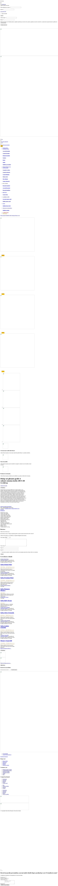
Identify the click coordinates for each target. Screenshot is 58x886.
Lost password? (3, 11)
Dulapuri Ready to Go (7, 166)
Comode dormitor (6, 153)
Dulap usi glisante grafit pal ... (5, 648)
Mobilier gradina (6, 210)
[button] (5, 506)
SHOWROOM (3, 138)
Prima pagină (2, 215)
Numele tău (2, 877)
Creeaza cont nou (4, 24)
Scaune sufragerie (6, 181)
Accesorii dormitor (6, 151)
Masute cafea (5, 176)
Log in (2, 15)
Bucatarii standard (6, 185)
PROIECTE (2, 137)
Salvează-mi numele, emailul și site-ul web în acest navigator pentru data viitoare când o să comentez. (20, 552)
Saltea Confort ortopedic (4, 626)
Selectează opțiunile (4, 560)
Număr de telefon (3, 878)
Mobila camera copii (7, 201)
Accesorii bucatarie (6, 188)
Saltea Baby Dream (6, 600)
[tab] (29, 509)
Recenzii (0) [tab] (2, 510)
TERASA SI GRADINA (7, 208)
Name (1, 547)
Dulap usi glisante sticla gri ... (5, 663)
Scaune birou (5, 194)
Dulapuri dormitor (6, 155)
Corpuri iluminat (6, 174)
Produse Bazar (5, 147)
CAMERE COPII (6, 196)
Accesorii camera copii (7, 199)
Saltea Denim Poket (6, 564)
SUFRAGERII (5, 167)
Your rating (2, 537)
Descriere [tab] (2, 509)
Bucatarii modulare (6, 190)
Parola (1, 9)
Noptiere (4, 157)
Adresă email (2, 879)
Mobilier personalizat (7, 164)
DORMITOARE (6, 148)
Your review (3, 545)
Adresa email (3, 17)
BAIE (4, 203)
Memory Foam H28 (6, 640)
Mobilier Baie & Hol (6, 205)
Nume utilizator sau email (5, 7)
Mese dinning (5, 179)
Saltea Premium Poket (7, 578)
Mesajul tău (2, 883)
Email (1, 549)
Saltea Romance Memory (5, 589)
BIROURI (5, 192)
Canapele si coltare (6, 170)
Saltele (4, 162)
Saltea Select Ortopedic (7, 612)
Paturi (4, 160)
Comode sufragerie (6, 172)
